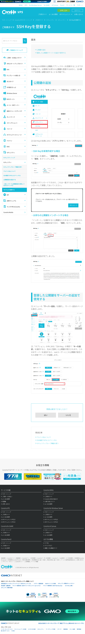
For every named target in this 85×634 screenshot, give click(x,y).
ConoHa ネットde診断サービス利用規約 (62, 558)
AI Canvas (55, 5)
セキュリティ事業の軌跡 (6, 587)
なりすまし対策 (68, 585)
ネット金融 (72, 629)
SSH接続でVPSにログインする (47, 440)
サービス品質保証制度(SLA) (68, 560)
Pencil (62, 5)
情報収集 (65, 629)
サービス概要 (34, 561)
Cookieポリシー (19, 561)
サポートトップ (7, 20)
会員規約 (3, 558)
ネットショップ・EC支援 (20, 629)
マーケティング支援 (50, 629)
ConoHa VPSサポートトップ (23, 20)
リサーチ (59, 629)
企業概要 (27, 561)
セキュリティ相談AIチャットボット (66, 583)
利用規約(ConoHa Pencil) (14, 560)
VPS (26, 5)
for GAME (47, 5)
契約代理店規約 (26, 560)
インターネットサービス (6, 629)
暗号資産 (79, 629)
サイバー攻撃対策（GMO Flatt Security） (53, 585)
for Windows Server (35, 5)
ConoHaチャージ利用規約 (29, 558)
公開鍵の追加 (41, 50)
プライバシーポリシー (8, 561)
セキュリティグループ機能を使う (48, 443)
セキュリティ (50, 20)
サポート (80, 5)
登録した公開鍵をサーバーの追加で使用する (51, 53)
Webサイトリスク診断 (50, 583)
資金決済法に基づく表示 (53, 560)
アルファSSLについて (44, 437)
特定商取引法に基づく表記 (39, 560)
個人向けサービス (5, 631)
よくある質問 (53, 14)
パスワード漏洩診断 (38, 583)
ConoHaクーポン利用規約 (44, 558)
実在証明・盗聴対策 (5, 585)
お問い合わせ (78, 14)
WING (20, 5)
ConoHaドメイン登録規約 (14, 558)
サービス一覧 (70, 5)
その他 (13, 631)
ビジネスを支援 (31, 629)
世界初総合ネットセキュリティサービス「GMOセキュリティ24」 (16, 583)
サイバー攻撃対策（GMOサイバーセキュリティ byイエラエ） (27, 585)
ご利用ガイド (42, 14)
